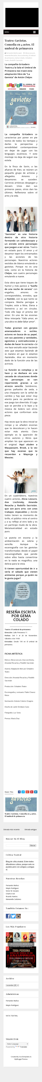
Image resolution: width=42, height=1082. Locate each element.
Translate (23, 1047)
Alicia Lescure (30, 53)
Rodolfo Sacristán (16, 60)
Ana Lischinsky (23, 55)
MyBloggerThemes (21, 1059)
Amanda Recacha (11, 55)
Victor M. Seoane (12, 891)
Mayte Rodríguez (12, 888)
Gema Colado (20, 58)
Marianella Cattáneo (13, 899)
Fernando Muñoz (12, 885)
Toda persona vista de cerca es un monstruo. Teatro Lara (21, 962)
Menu (7, 32)
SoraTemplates (24, 1057)
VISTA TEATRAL (12, 1016)
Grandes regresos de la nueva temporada (21, 945)
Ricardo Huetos (12, 896)
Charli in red (10, 894)
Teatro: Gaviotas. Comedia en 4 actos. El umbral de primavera (20, 815)
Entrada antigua (31, 829)
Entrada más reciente (12, 829)
